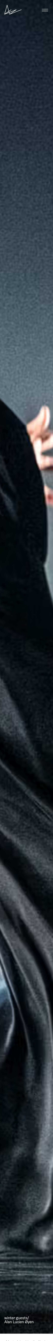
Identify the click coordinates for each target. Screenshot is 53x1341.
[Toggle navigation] (45, 10)
